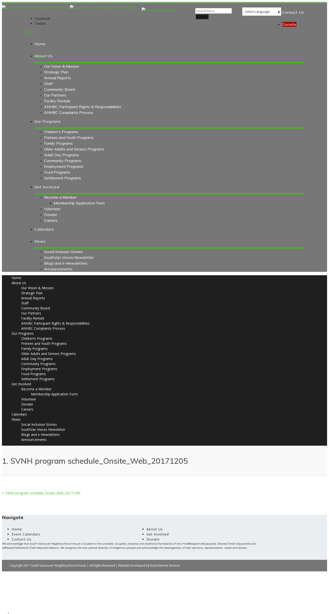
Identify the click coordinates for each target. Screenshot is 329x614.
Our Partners (55, 95)
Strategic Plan (56, 72)
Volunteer (52, 208)
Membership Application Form (79, 203)
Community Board (59, 89)
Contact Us (293, 12)
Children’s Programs (61, 131)
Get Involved (46, 186)
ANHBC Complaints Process (68, 112)
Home (40, 43)
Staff (48, 83)
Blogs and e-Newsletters (65, 263)
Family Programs (58, 143)
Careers (51, 220)
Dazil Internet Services (165, 565)
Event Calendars (26, 534)
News (40, 241)
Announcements (58, 269)
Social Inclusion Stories (63, 251)
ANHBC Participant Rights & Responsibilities (82, 106)
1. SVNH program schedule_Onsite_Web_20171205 (41, 493)
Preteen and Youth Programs (69, 137)
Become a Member (60, 197)
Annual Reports (57, 77)
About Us (43, 55)
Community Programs (62, 160)
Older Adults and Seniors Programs (74, 149)
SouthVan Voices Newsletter (69, 257)
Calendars (44, 229)
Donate (50, 214)
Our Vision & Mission (61, 66)
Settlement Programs (62, 178)
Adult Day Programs (61, 154)
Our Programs (47, 121)
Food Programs (57, 172)
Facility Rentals (57, 100)
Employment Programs (63, 166)
